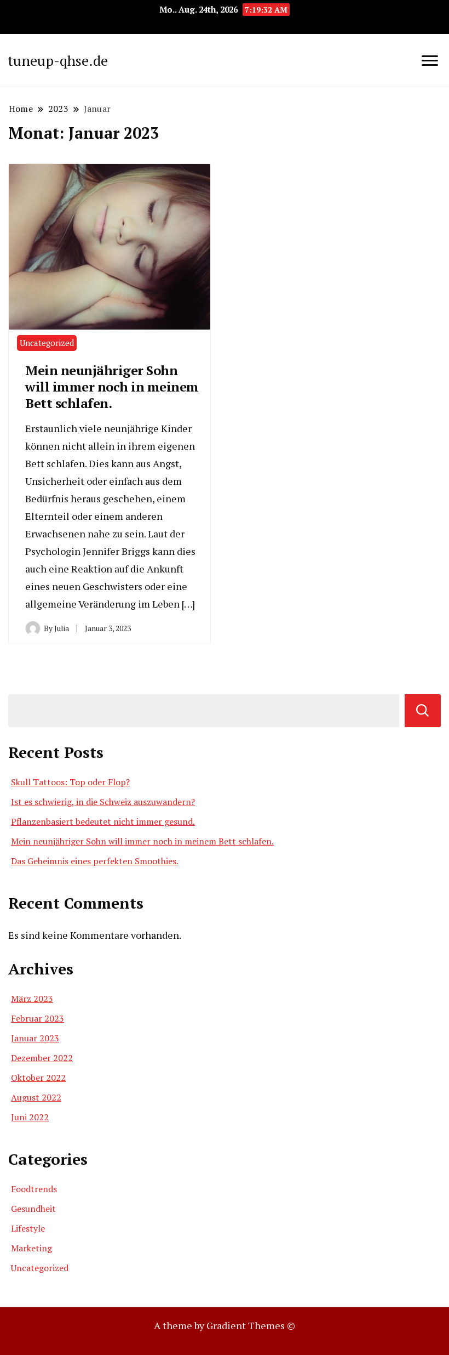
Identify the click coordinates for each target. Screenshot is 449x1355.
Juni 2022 (30, 1117)
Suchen (423, 710)
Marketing (31, 1248)
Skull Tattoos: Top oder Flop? (70, 782)
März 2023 (32, 999)
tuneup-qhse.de (58, 60)
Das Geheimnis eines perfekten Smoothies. (95, 861)
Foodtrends (34, 1189)
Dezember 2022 (42, 1058)
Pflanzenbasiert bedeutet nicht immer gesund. (103, 821)
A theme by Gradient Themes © (224, 1325)
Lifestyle (28, 1228)
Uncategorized (47, 342)
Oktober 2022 (38, 1077)
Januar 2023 (35, 1038)
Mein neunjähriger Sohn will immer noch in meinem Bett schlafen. (112, 386)
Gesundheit (33, 1209)
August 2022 (36, 1097)
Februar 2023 (37, 1018)
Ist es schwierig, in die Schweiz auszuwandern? (103, 802)
